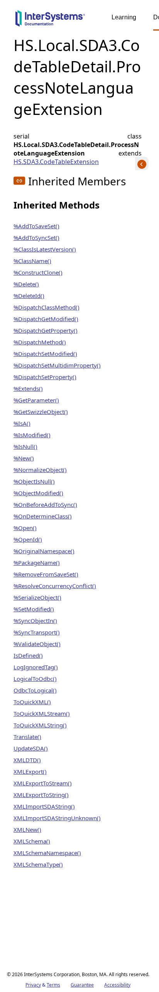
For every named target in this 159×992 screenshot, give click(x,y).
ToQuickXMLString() (40, 725)
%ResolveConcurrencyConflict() (55, 586)
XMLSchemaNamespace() (47, 853)
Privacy (33, 985)
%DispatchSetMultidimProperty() (57, 365)
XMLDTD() (27, 760)
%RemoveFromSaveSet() (46, 574)
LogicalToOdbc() (35, 678)
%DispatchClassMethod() (47, 307)
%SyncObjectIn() (35, 620)
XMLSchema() (32, 841)
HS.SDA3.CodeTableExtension (56, 161)
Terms (53, 985)
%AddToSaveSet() (36, 226)
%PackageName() (37, 562)
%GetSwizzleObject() (41, 412)
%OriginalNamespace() (44, 551)
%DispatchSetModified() (45, 353)
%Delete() (26, 284)
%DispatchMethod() (40, 342)
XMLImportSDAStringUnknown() (57, 818)
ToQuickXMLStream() (42, 713)
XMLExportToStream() (43, 783)
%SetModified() (34, 609)
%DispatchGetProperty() (46, 330)
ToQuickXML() (32, 702)
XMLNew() (27, 829)
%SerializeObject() (37, 597)
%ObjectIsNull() (34, 481)
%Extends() (28, 388)
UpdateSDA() (31, 748)
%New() (24, 458)
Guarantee (82, 985)
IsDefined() (28, 655)
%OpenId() (28, 539)
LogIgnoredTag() (36, 667)
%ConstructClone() (38, 272)
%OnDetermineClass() (43, 516)
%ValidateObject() (37, 644)
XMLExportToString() (41, 795)
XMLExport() (30, 771)
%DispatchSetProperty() (45, 377)
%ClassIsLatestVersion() (45, 249)
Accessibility (117, 985)
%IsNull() (25, 446)
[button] (19, 180)
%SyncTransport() (37, 632)
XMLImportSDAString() (44, 806)
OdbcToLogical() (35, 690)
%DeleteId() (29, 295)
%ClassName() (32, 261)
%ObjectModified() (38, 493)
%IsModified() (32, 435)
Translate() (27, 737)
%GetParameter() (36, 400)
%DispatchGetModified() (46, 319)
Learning (124, 17)
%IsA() (22, 423)
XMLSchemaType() (38, 864)
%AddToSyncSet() (36, 237)
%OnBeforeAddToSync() (45, 504)
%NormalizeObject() (40, 470)
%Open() (25, 528)
